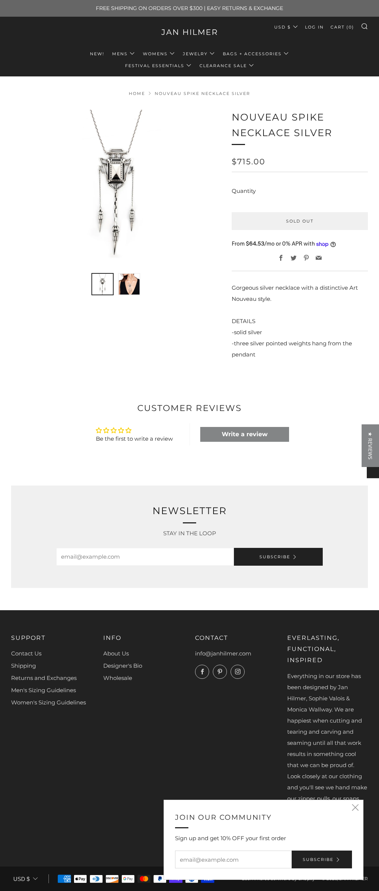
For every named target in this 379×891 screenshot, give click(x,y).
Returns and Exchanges (44, 677)
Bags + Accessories (252, 53)
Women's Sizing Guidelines (48, 702)
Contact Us (26, 653)
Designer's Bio (122, 665)
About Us (116, 653)
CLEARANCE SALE (223, 65)
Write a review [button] (245, 434)
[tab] (102, 284)
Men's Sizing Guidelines (43, 690)
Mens (120, 53)
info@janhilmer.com (223, 653)
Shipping (23, 665)
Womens (155, 53)
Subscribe (274, 556)
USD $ (282, 27)
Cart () (342, 27)
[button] (370, 445)
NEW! (97, 53)
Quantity (244, 190)
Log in (314, 27)
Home (137, 93)
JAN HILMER (189, 32)
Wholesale (117, 677)
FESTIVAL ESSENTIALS (154, 65)
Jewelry (195, 53)
